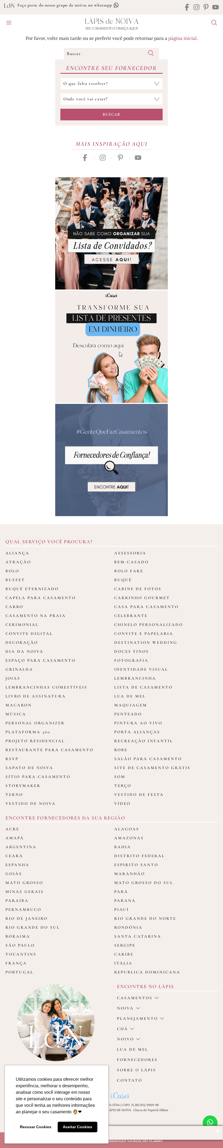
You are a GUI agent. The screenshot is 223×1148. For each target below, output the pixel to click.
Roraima (17, 936)
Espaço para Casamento (40, 660)
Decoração (21, 642)
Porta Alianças (137, 731)
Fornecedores (137, 1059)
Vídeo (122, 803)
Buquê (123, 579)
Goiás (13, 873)
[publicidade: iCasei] (111, 347)
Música (15, 714)
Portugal (19, 972)
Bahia (122, 846)
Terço (122, 785)
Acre (12, 829)
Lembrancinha (135, 678)
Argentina (20, 846)
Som (119, 776)
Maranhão (129, 873)
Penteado (128, 714)
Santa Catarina (137, 936)
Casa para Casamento (146, 606)
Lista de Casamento (143, 687)
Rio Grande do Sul (32, 927)
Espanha (17, 864)
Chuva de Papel (144, 1110)
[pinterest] (206, 8)
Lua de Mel (129, 696)
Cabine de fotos (138, 588)
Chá (122, 1028)
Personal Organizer (35, 723)
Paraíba (17, 900)
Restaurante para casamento (49, 749)
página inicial (182, 38)
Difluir (163, 1110)
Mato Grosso (24, 882)
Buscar (111, 114)
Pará (121, 891)
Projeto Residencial (35, 740)
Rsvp (11, 758)
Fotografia (131, 660)
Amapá (14, 837)
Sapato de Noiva (29, 767)
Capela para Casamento (40, 597)
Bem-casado (131, 561)
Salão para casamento (148, 758)
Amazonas (129, 837)
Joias (12, 678)
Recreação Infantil (143, 740)
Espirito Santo (136, 864)
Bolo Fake (128, 570)
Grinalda (19, 669)
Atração (18, 561)
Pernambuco (23, 909)
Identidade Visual (141, 669)
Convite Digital (29, 633)
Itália (123, 963)
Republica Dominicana (147, 972)
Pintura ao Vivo (138, 723)
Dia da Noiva (24, 651)
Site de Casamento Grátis (152, 767)
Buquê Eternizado (32, 588)
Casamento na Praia (35, 615)
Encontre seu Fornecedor (111, 68)
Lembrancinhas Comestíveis (46, 687)
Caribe (124, 954)
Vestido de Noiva (30, 803)
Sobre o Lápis (136, 1069)
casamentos (135, 997)
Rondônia (128, 927)
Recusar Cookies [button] (35, 1127)
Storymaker (23, 785)
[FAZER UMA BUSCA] (212, 23)
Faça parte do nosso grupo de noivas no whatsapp (65, 5)
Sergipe (124, 945)
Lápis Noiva (112, 21)
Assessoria (130, 553)
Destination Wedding (145, 642)
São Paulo (20, 945)
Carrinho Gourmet (142, 597)
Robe (121, 749)
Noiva (125, 1008)
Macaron (18, 705)
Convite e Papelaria (143, 633)
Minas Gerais (24, 891)
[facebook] (187, 8)
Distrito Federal (139, 855)
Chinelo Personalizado (148, 624)
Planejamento (137, 1018)
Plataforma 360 (27, 731)
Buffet (15, 579)
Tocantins (20, 954)
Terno (14, 794)
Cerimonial (22, 624)
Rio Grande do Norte (145, 918)
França (16, 963)
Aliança (17, 553)
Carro (14, 606)
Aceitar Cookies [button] (77, 1127)
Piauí (121, 909)
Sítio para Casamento (37, 776)
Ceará (14, 855)
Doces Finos (131, 651)
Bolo (12, 570)
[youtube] (215, 8)
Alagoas (126, 829)
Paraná (125, 900)
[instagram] (196, 8)
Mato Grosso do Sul (143, 882)
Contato (129, 1080)
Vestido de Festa (139, 794)
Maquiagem (130, 705)
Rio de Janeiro (26, 918)
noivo (125, 1039)
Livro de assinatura (35, 696)
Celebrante (131, 615)
